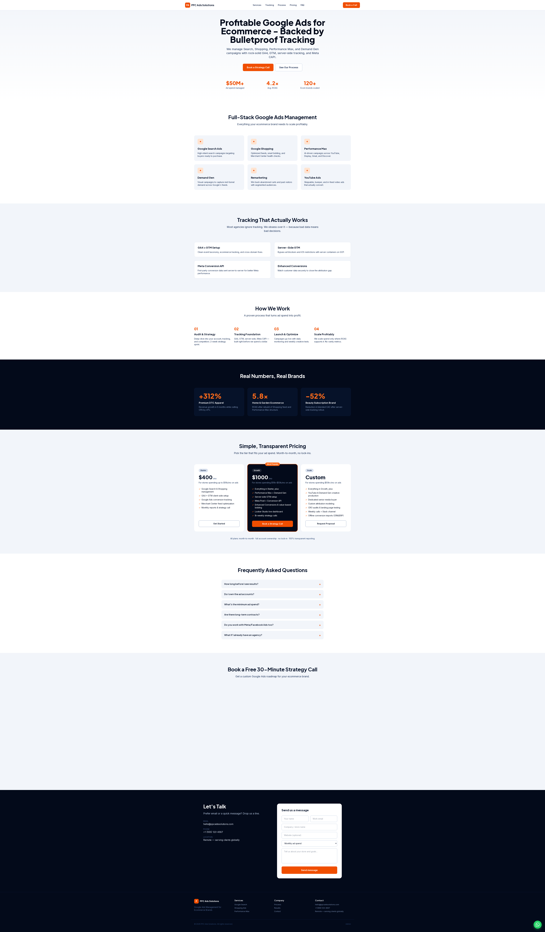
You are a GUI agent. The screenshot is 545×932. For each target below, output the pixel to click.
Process (282, 5)
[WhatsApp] (538, 925)
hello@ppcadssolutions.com (218, 824)
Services (257, 5)
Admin (348, 924)
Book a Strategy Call (258, 67)
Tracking (269, 5)
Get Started (219, 523)
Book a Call (351, 5)
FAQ (302, 5)
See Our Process (288, 67)
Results (277, 908)
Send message (309, 870)
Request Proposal (326, 523)
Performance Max (241, 911)
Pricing (293, 5)
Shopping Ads (240, 908)
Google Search (240, 904)
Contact (277, 911)
